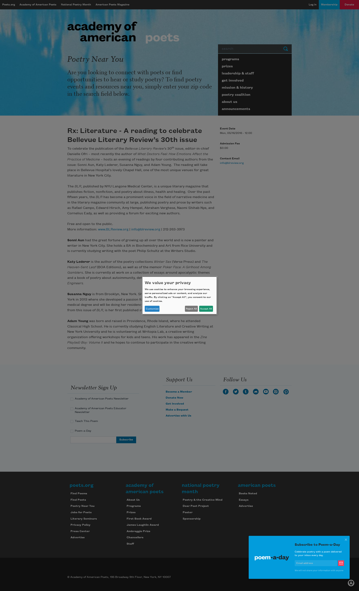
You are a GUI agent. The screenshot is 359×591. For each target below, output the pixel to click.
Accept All (206, 308)
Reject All (191, 308)
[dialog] (179, 295)
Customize (152, 308)
